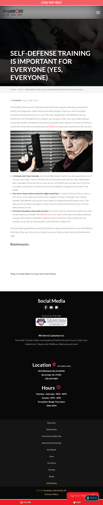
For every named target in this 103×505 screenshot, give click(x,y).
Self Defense (51, 483)
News (36, 100)
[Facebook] (45, 307)
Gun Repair (51, 449)
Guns (51, 456)
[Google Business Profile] (56, 307)
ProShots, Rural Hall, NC (55, 490)
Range (51, 476)
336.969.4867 (51, 378)
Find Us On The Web (51, 315)
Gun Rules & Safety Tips (51, 436)
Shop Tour (51, 423)
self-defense (51, 126)
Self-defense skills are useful (49, 214)
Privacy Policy (51, 494)
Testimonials (51, 429)
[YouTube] (51, 307)
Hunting (51, 470)
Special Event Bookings (51, 443)
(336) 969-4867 (51, 2)
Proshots (17, 100)
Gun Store (51, 463)
